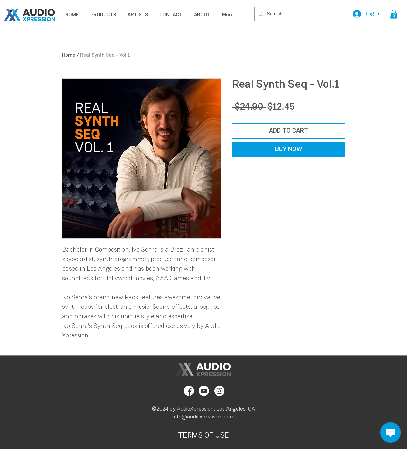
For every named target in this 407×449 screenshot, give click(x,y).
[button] (393, 14)
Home (68, 55)
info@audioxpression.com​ (204, 417)
